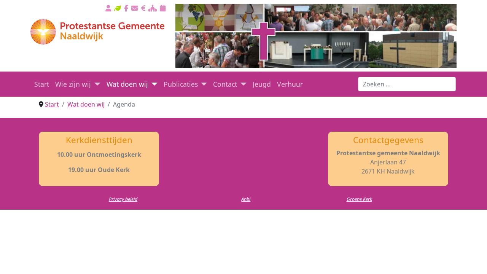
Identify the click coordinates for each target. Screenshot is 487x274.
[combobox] (407, 84)
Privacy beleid (123, 199)
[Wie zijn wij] (95, 84)
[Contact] (242, 84)
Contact (225, 84)
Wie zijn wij (73, 84)
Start (41, 84)
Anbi (245, 199)
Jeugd (262, 84)
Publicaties (181, 84)
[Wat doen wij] (153, 84)
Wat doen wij (127, 84)
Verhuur (290, 84)
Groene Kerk (359, 199)
